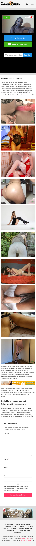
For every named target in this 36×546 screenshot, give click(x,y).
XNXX (23, 540)
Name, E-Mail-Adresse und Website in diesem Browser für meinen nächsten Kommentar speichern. (16, 488)
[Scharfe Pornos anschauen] (10, 3)
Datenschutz (9, 524)
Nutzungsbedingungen (23, 524)
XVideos (28, 540)
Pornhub (22, 538)
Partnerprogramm (25, 528)
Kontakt (13, 528)
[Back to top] (32, 542)
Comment (7, 433)
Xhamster (29, 538)
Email (6, 467)
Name (6, 459)
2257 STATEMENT (11, 526)
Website (6, 476)
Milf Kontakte (10, 530)
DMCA (22, 526)
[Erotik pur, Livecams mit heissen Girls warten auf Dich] (18, 385)
